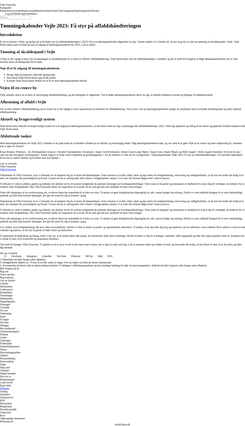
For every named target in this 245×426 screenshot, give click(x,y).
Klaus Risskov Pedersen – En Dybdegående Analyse (28, 151)
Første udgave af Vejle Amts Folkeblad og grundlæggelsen (71, 154)
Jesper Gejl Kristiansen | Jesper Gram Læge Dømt (121, 151)
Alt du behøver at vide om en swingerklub (127, 154)
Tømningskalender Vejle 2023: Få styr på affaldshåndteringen (183, 154)
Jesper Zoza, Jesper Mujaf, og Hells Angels (173, 151)
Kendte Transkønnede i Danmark (75, 151)
